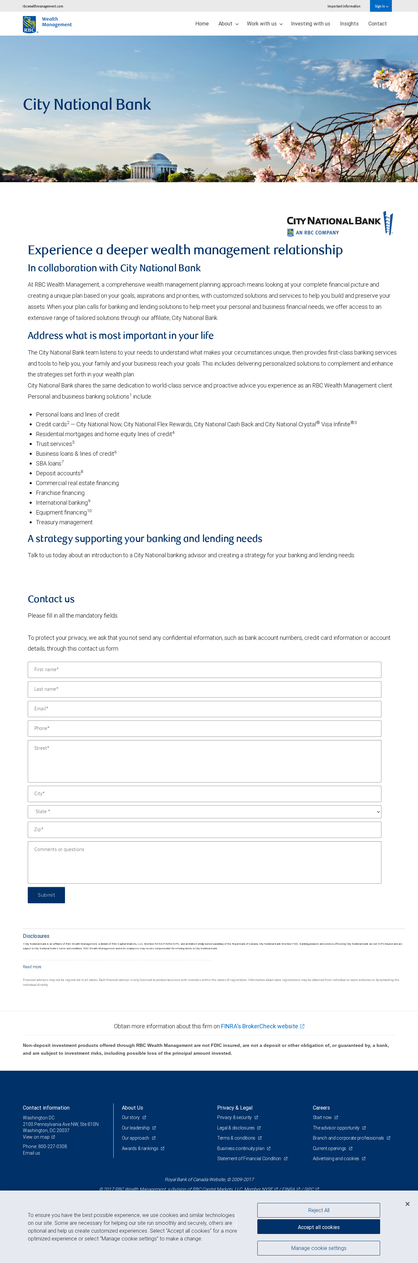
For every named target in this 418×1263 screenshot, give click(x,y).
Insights (349, 23)
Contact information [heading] (46, 1107)
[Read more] (32, 966)
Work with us (262, 23)
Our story (131, 1117)
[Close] (407, 1203)
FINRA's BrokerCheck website (259, 1026)
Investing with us (310, 23)
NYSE (267, 1189)
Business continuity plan (241, 1148)
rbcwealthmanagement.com (43, 6)
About (226, 23)
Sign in (380, 6)
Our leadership (136, 1128)
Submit (46, 895)
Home (202, 23)
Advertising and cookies (336, 1158)
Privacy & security (235, 1117)
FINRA (288, 1189)
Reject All (319, 1210)
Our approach (136, 1138)
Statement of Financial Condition (249, 1158)
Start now (323, 1117)
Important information (344, 6)
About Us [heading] (132, 1107)
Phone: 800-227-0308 (45, 1146)
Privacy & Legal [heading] (234, 1107)
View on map (36, 1137)
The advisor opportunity (337, 1128)
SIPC (309, 1189)
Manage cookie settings (318, 1247)
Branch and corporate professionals (349, 1138)
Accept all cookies (319, 1227)
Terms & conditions (236, 1138)
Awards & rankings (140, 1148)
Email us (31, 1153)
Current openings (330, 1148)
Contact (377, 23)
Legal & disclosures (236, 1128)
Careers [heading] (321, 1107)
